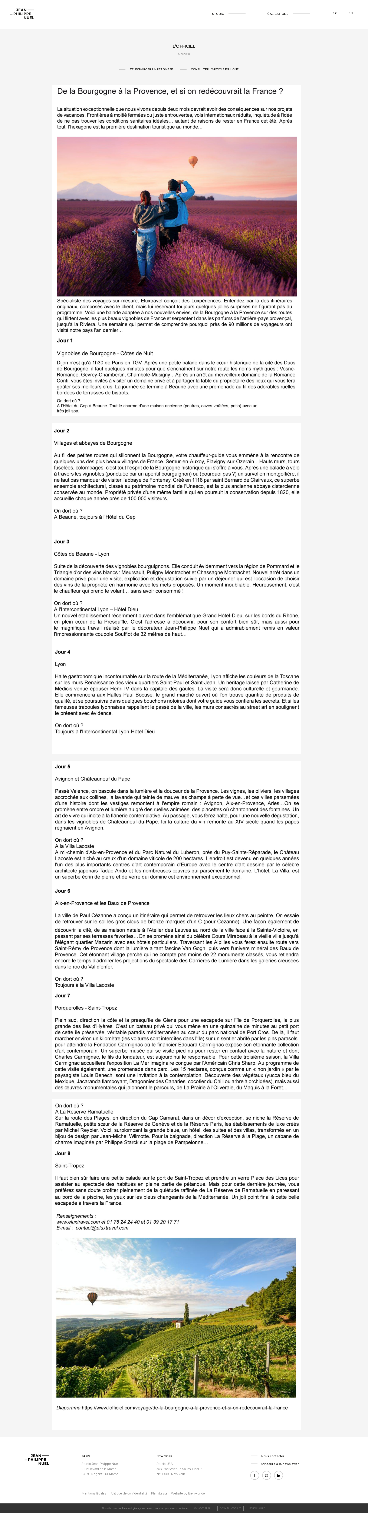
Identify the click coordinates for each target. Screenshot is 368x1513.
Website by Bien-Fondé (188, 1493)
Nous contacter (272, 1456)
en (351, 13)
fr (335, 13)
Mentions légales (94, 1493)
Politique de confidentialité (128, 1493)
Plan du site (159, 1493)
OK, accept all (203, 1508)
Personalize (257, 1508)
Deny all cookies (230, 1508)
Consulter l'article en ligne (215, 69)
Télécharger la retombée (151, 69)
